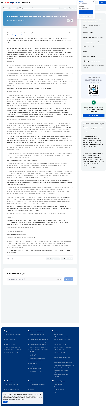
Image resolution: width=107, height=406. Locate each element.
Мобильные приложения (12, 352)
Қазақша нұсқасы (58, 386)
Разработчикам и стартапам (12, 389)
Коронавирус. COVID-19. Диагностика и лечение (93, 66)
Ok (5, 401)
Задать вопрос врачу (11, 342)
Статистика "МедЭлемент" (36, 392)
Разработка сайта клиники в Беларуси (63, 367)
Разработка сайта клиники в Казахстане (64, 365)
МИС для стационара (59, 349)
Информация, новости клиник (91, 61)
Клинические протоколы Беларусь (38, 342)
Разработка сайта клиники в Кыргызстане (61, 371)
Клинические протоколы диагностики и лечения (39, 350)
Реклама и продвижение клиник (62, 357)
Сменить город (86, 16)
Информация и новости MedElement (93, 37)
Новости (13, 8)
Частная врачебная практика (37, 334)
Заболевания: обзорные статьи (37, 358)
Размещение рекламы (11, 386)
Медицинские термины (35, 368)
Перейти (93, 167)
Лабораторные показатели (36, 366)
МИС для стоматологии (60, 344)
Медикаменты (33, 363)
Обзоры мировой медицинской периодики (37, 354)
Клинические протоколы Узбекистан (39, 347)
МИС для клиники (58, 334)
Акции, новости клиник (11, 336)
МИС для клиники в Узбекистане (62, 339)
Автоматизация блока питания (61, 355)
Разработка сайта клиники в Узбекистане (61, 375)
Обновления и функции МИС (91, 42)
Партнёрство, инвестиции (12, 384)
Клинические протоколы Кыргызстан (39, 344)
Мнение (85, 51)
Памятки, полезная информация (13, 347)
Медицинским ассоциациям (12, 392)
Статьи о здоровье (10, 344)
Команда (32, 389)
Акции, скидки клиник (89, 56)
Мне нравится (53, 259)
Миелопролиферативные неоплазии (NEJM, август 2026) (93, 128)
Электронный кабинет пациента (13, 349)
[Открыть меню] (2, 3)
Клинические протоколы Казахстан (38, 336)
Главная (5, 8)
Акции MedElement (88, 32)
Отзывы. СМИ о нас (88, 46)
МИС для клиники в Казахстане (61, 336)
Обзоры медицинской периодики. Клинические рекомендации (39, 8)
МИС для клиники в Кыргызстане (62, 342)
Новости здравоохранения (36, 360)
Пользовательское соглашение (37, 384)
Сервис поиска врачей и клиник (13, 334)
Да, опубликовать (93, 115)
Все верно (86, 12)
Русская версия (58, 384)
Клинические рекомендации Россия (39, 339)
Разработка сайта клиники (60, 360)
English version (57, 392)
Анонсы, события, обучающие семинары (91, 26)
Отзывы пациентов (10, 339)
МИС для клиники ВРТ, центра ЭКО (62, 347)
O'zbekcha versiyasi (59, 389)
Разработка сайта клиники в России (63, 362)
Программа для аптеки (59, 352)
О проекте (32, 386)
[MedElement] (12, 2)
